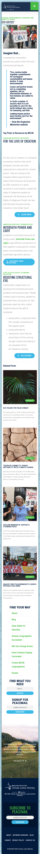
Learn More (26, 215)
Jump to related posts (8, 21)
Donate (15, 673)
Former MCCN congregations (18, 664)
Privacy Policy (18, 840)
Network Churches (20, 835)
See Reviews (26, 356)
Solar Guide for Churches (18, 628)
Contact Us (30, 840)
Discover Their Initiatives (14, 262)
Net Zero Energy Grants (22, 646)
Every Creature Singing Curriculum (22, 654)
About (14, 613)
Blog (14, 619)
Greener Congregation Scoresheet (22, 638)
